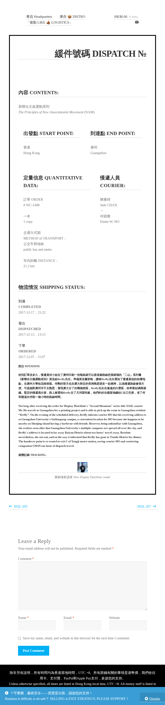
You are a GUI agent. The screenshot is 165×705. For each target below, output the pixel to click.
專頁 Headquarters (39, 16)
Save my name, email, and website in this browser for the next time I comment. (76, 638)
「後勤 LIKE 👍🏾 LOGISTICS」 (49, 22)
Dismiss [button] (154, 698)
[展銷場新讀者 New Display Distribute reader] (82, 467)
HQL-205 (21, 507)
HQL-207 (144, 507)
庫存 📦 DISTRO (72, 16)
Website (114, 618)
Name (23, 618)
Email (69, 618)
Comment (26, 559)
